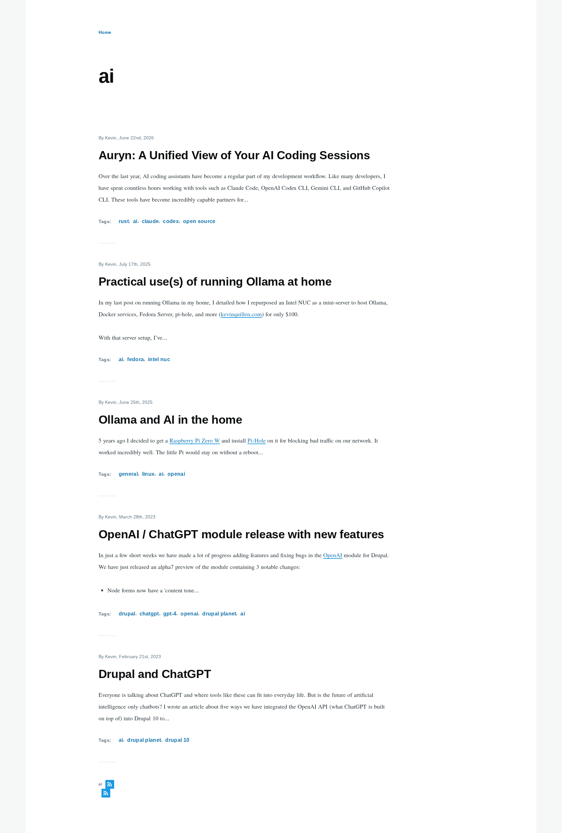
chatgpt (149, 613)
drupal (127, 613)
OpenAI (332, 555)
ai (135, 221)
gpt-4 (170, 613)
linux (148, 474)
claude (150, 221)
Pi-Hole (257, 440)
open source (199, 221)
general (128, 474)
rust (124, 221)
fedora (135, 359)
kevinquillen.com (241, 314)
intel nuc (159, 359)
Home (105, 32)
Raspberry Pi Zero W (194, 440)
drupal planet (219, 613)
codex (171, 221)
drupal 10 (177, 740)
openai (176, 474)
